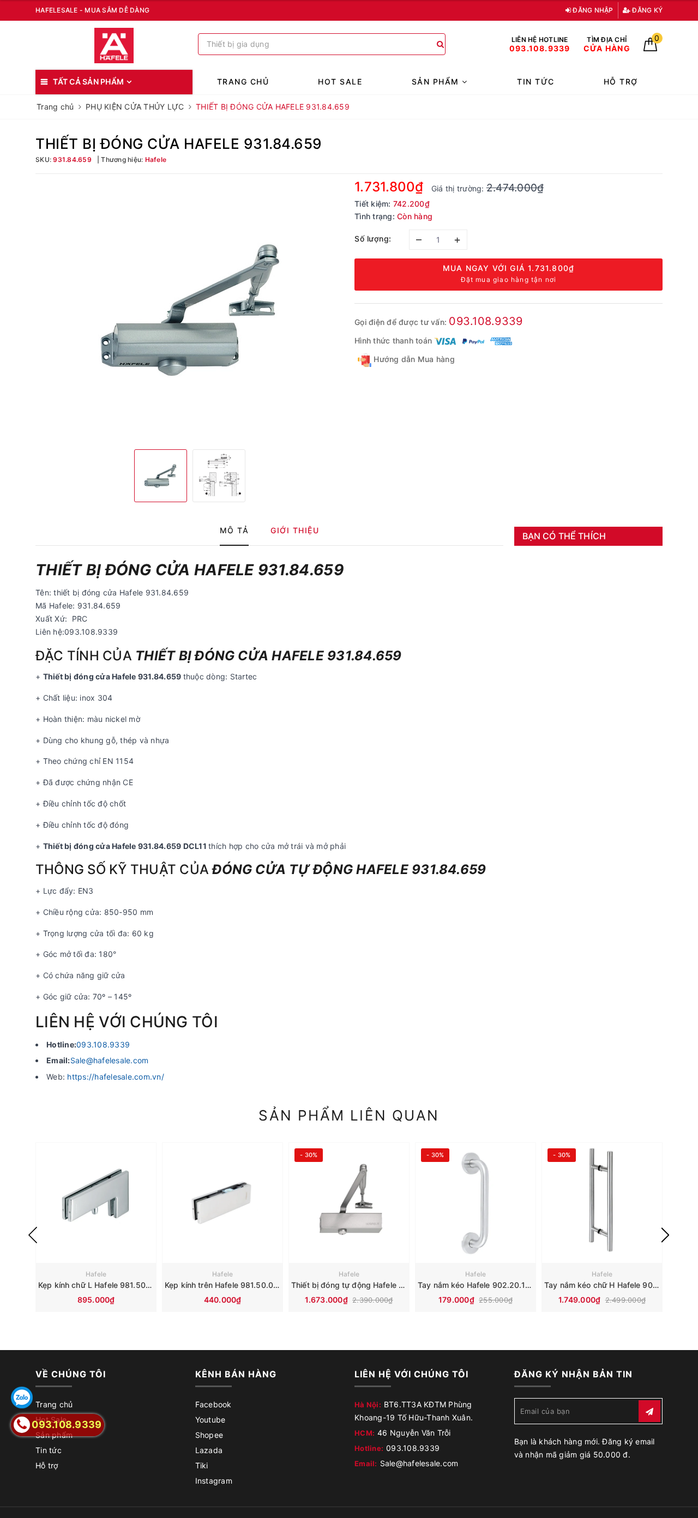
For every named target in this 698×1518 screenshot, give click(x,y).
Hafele (96, 1274)
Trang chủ (243, 81)
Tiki (201, 1465)
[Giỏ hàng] (650, 48)
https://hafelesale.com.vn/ (115, 1076)
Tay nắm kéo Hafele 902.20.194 (476, 1285)
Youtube (210, 1419)
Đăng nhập (592, 10)
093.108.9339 (485, 321)
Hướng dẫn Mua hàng (413, 359)
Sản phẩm (437, 81)
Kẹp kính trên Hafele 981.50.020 (224, 1285)
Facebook (213, 1404)
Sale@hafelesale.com (109, 1060)
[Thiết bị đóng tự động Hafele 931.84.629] (349, 1203)
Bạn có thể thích (564, 536)
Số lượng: (373, 238)
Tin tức (536, 81)
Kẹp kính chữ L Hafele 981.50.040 (100, 1285)
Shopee (209, 1434)
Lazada (209, 1450)
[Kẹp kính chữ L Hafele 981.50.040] (96, 1203)
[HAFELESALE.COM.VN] (114, 45)
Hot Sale (340, 81)
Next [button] (665, 1235)
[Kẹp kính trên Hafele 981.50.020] (222, 1203)
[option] (189, 310)
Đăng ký (646, 10)
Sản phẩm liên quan (348, 1115)
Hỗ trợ (621, 81)
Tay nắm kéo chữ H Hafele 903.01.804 (614, 1285)
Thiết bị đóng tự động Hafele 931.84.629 (366, 1285)
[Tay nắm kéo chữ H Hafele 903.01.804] (602, 1203)
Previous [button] (33, 1235)
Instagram (213, 1480)
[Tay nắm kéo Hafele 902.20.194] (475, 1203)
